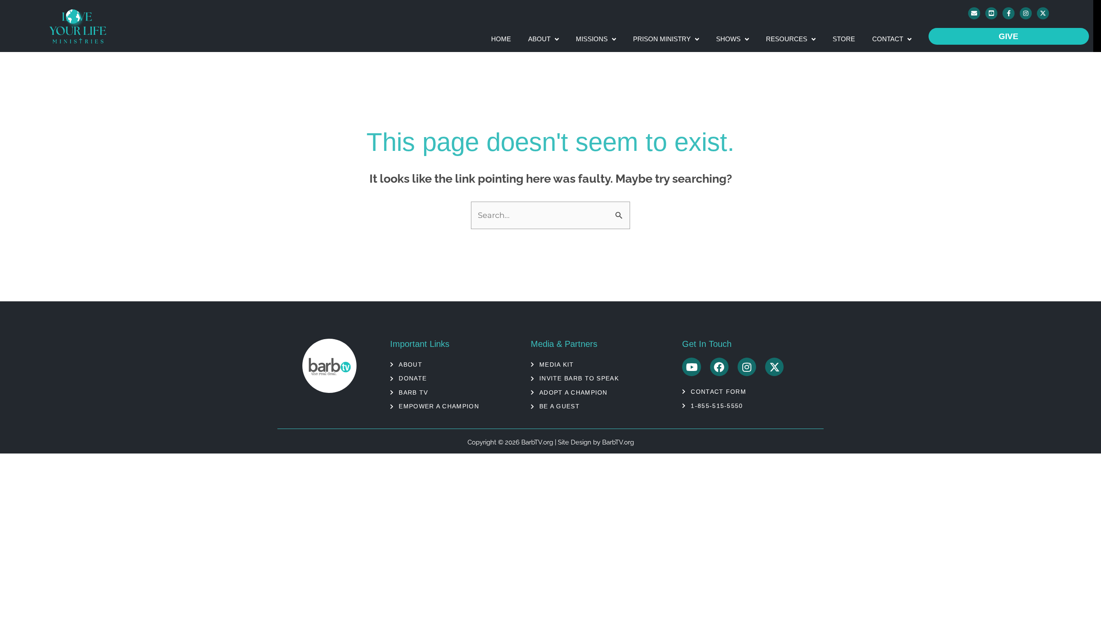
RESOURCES (786, 39)
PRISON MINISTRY (662, 39)
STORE (844, 39)
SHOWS (728, 39)
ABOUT (539, 39)
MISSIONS (592, 39)
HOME (501, 39)
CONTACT (887, 39)
